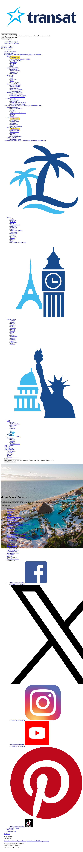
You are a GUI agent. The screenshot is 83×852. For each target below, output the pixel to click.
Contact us (7, 834)
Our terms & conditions (13, 522)
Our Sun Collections (13, 531)
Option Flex (10, 554)
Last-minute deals (12, 548)
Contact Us (7, 446)
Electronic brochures (13, 550)
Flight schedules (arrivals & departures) (18, 537)
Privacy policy (11, 527)
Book (23, 54)
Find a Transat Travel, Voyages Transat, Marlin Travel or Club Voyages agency (26, 841)
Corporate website (9, 449)
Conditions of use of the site (15, 525)
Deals (23, 105)
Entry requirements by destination (16, 534)
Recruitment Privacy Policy (15, 528)
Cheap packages (12, 546)
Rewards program (9, 53)
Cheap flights (11, 547)
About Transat (11, 509)
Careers (9, 515)
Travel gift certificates (13, 553)
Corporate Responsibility (14, 517)
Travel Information (9, 445)
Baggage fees (11, 536)
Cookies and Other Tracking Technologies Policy (21, 524)
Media (9, 514)
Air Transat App (11, 831)
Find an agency (8, 448)
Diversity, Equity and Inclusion (15, 518)
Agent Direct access (13, 559)
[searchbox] (11, 458)
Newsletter (10, 829)
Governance (10, 511)
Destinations (25, 140)
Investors (9, 512)
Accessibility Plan (12, 520)
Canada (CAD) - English (11, 41)
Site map (9, 556)
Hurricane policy (12, 551)
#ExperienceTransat (13, 828)
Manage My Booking (6, 47)
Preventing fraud (12, 540)
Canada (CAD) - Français (11, 43)
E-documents (11, 544)
